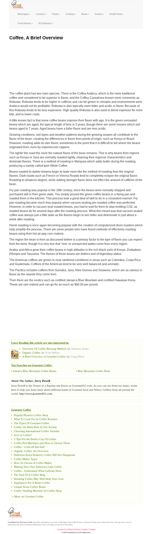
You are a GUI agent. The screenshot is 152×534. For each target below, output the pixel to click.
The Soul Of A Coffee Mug (29, 474)
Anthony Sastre (80, 348)
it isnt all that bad (34, 446)
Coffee (16, 37)
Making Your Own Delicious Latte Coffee (38, 466)
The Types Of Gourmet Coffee (31, 423)
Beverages (63, 522)
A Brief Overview (44, 37)
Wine (111, 522)
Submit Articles (74, 529)
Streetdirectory (72, 532)
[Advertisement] (76, 65)
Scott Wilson (52, 352)
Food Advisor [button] (25, 23)
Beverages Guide (26, 522)
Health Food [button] (115, 14)
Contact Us (61, 529)
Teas (80, 522)
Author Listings (88, 529)
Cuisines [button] (40, 14)
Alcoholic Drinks (90, 522)
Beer (104, 522)
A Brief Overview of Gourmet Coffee (43, 356)
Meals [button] (84, 14)
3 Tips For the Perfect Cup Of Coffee (35, 439)
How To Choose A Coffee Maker (33, 462)
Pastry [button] (55, 14)
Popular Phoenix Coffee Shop (31, 415)
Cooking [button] (70, 14)
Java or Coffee (22, 435)
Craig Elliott (77, 356)
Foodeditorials (85, 532)
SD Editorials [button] (45, 23)
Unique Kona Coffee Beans (30, 486)
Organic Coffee (31, 352)
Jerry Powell (42, 380)
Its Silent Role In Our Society (40, 427)
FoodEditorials (13, 522)
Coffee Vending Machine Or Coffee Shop (38, 490)
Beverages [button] (23, 14)
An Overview (41, 451)
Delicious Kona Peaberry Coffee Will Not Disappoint (44, 454)
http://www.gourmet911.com (35, 393)
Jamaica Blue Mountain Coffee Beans (34, 371)
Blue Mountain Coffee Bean (94, 371)
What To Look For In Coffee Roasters (35, 419)
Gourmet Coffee (34, 496)
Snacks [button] (99, 14)
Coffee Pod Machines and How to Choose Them (42, 443)
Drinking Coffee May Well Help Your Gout (39, 478)
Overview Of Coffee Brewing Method (44, 348)
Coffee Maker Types (25, 459)
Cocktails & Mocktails (33, 525)
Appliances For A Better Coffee (32, 482)
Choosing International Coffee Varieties (37, 431)
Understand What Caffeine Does (43, 470)
